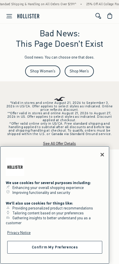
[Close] (102, 154)
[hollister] (28, 16)
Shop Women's (42, 71)
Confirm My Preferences (55, 247)
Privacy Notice (19, 232)
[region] (54, 205)
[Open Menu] (7, 16)
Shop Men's (79, 71)
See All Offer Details (59, 143)
